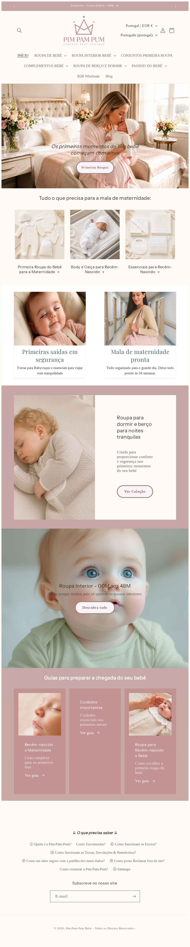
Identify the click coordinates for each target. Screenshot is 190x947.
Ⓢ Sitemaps (121, 869)
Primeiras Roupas (95, 167)
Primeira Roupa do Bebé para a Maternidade (40, 269)
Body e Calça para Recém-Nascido (95, 269)
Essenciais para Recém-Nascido (150, 269)
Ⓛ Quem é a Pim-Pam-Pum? (50, 844)
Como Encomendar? (90, 844)
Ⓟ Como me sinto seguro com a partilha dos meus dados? (63, 861)
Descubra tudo (95, 607)
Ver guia (32, 775)
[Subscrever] (134, 896)
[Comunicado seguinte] (176, 6)
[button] (19, 30)
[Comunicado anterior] (14, 6)
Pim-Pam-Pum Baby (79, 928)
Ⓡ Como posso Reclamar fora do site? (137, 861)
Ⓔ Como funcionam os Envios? (133, 844)
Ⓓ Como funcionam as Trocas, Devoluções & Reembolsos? (93, 852)
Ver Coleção (134, 491)
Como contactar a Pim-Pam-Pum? (84, 869)
